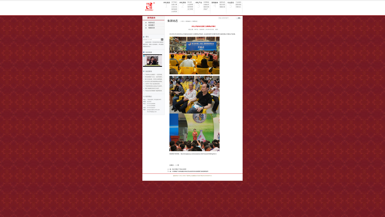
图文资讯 (222, 4)
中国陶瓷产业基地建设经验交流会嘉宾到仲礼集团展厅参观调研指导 (190, 171)
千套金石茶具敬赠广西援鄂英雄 (153, 90)
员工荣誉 (190, 9)
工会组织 (238, 2)
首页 (182, 21)
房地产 (206, 9)
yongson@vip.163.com (153, 109)
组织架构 (174, 9)
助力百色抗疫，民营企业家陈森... (154, 79)
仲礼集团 (166, 2)
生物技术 (206, 4)
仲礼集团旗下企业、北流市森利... (154, 77)
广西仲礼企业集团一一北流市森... (154, 74)
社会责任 (231, 2)
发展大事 (174, 4)
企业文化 (174, 7)
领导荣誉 (190, 7)
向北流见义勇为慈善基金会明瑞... (154, 81)
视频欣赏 (222, 7)
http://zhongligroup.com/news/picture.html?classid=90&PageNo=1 (199, 154)
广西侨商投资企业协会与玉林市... (154, 86)
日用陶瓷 (206, 2)
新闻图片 (151, 25)
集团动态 (222, 2)
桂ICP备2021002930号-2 (205, 175)
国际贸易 (206, 7)
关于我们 (174, 2)
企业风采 (174, 11)
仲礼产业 (199, 2)
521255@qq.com (152, 111)
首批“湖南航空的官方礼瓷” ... (152, 88)
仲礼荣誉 (182, 2)
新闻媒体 (215, 2)
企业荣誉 (190, 4)
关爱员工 (238, 7)
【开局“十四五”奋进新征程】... (153, 83)
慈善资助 (238, 4)
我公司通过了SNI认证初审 (179, 169)
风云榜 (189, 2)
